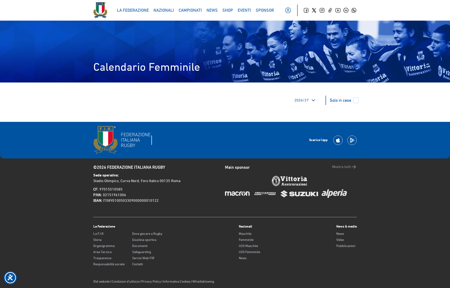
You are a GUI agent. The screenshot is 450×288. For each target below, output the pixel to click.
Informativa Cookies (177, 281)
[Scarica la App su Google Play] (352, 140)
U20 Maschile (248, 246)
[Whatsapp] (354, 10)
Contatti (137, 264)
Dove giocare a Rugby (147, 234)
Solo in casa (340, 100)
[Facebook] (306, 10)
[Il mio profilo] (288, 10)
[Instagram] (322, 10)
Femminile (246, 240)
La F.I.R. (98, 234)
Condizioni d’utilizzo (125, 281)
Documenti (139, 246)
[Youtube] (338, 10)
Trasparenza (102, 258)
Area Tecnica (102, 252)
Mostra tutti (341, 167)
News (243, 258)
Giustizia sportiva (144, 240)
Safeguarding (141, 252)
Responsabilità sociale (109, 264)
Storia (97, 240)
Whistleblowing (203, 281)
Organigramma (104, 246)
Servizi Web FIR (143, 258)
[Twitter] (314, 10)
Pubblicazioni (345, 246)
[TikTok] (330, 10)
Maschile (245, 234)
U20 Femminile (249, 252)
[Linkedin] (346, 10)
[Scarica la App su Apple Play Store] (338, 140)
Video (340, 240)
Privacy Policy (151, 281)
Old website (101, 281)
